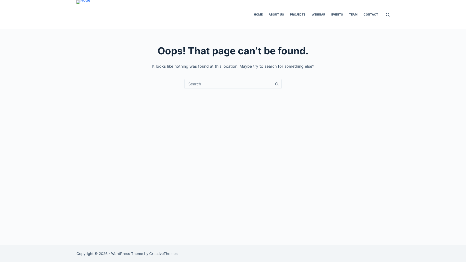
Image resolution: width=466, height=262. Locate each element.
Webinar (318, 14)
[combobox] (228, 84)
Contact (371, 14)
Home (258, 14)
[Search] (388, 14)
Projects (298, 14)
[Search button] (276, 84)
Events (337, 14)
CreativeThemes (163, 253)
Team (353, 14)
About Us (276, 14)
